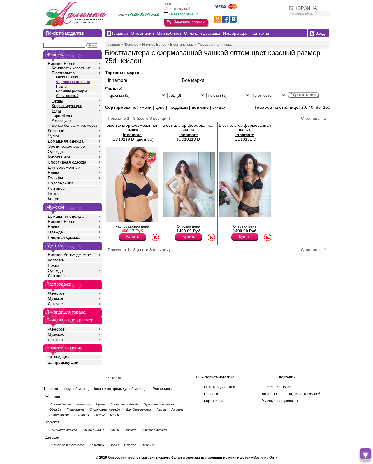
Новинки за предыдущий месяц (118, 389)
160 (326, 107)
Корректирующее (67, 105)
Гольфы (55, 177)
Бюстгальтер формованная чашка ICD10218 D (189, 132)
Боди (56, 110)
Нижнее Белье (61, 63)
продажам (178, 107)
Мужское (56, 298)
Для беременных (64, 167)
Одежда (55, 151)
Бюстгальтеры (64, 73)
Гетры (53, 193)
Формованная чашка (73, 82)
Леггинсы (56, 188)
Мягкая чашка (67, 77)
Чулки (53, 135)
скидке (218, 107)
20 (303, 107)
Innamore (117, 80)
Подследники (60, 183)
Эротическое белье (66, 146)
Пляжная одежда (64, 237)
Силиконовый (67, 96)
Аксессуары (62, 120)
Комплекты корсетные (71, 68)
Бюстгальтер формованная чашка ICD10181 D (245, 132)
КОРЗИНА (306, 8)
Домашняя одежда (66, 141)
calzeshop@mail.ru (184, 14)
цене (160, 107)
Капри (53, 198)
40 (311, 107)
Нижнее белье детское (69, 254)
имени (145, 107)
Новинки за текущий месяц (66, 389)
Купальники (59, 156)
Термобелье (62, 115)
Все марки (193, 80)
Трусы (57, 101)
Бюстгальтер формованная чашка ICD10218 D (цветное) (132, 132)
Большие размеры (71, 91)
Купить (132, 236)
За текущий (59, 357)
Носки (53, 172)
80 (318, 107)
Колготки (56, 130)
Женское (56, 293)
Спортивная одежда (67, 162)
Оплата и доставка (219, 387)
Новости (211, 394)
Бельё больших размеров (74, 125)
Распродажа (163, 389)
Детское (56, 245)
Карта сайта (214, 401)
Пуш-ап (62, 87)
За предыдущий (63, 362)
